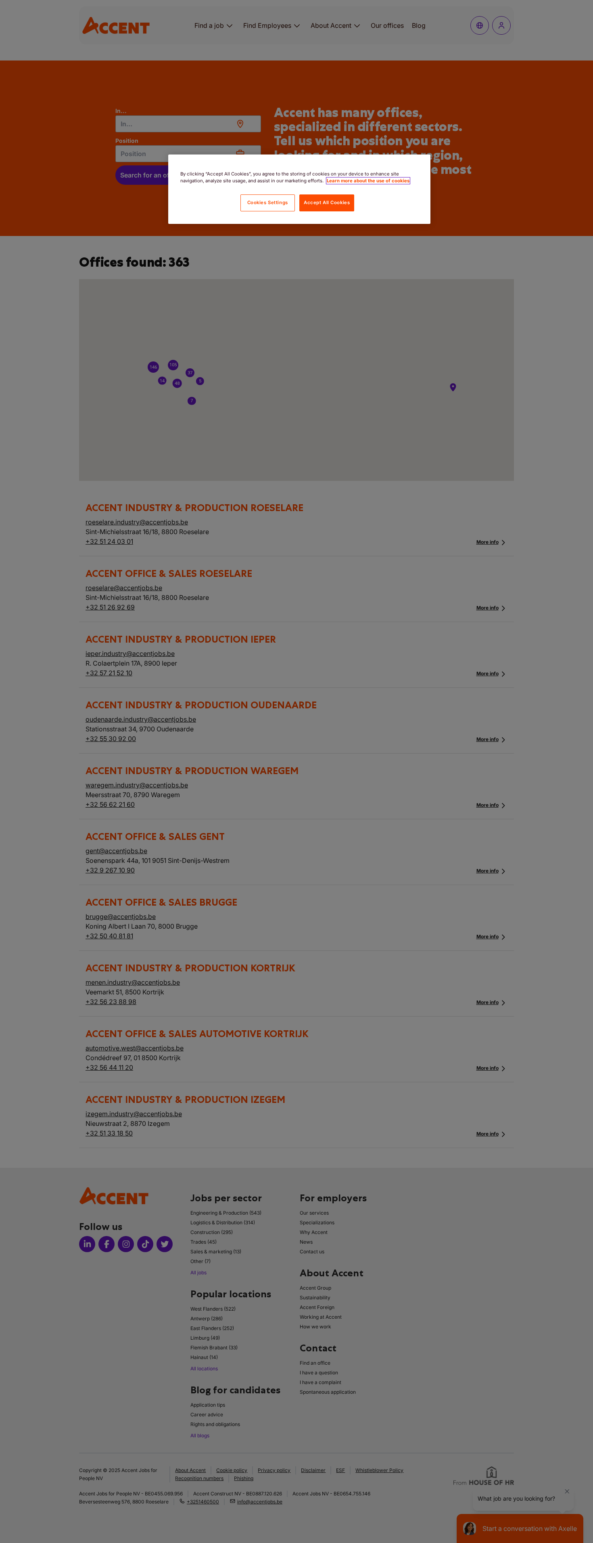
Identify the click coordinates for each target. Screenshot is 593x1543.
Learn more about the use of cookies (368, 181)
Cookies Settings (267, 202)
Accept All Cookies (327, 202)
